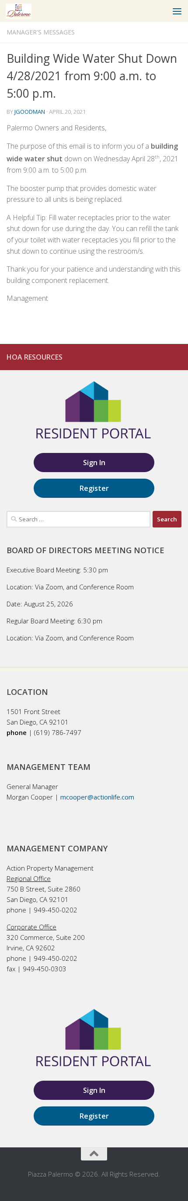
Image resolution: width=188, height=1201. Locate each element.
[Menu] (177, 11)
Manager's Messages (41, 32)
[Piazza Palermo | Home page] (23, 10)
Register (94, 488)
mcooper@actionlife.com (97, 797)
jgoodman (29, 112)
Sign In (94, 462)
